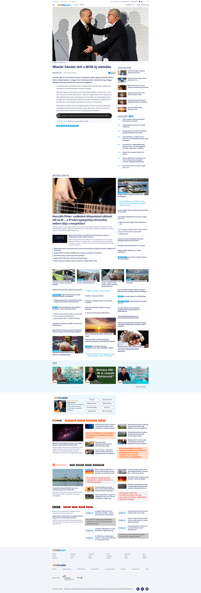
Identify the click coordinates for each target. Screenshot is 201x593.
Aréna (147, 569)
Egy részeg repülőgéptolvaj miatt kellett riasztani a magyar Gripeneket (133, 232)
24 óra (76, 4)
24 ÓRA (131, 116)
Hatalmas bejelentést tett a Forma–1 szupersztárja (63, 354)
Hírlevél (144, 556)
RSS (123, 589)
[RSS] (138, 589)
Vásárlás (80, 465)
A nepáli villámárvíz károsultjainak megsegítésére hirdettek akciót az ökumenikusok (129, 309)
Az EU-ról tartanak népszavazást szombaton (136, 282)
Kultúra (72, 556)
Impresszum (83, 589)
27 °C (147, 1)
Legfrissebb (127, 554)
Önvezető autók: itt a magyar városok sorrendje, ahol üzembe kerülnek (62, 283)
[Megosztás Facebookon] (109, 73)
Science (89, 507)
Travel (82, 507)
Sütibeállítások (128, 589)
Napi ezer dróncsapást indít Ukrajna (98, 313)
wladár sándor (73, 125)
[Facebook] (142, 589)
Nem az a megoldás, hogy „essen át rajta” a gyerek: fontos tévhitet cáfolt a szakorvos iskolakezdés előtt (111, 284)
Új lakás (102, 420)
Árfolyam (81, 420)
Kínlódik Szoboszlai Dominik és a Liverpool (131, 245)
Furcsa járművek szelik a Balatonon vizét (99, 335)
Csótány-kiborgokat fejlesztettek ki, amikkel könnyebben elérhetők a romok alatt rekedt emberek (132, 324)
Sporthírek (123, 569)
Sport (65, 121)
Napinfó (108, 558)
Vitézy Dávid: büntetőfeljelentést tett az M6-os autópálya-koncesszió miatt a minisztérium (68, 316)
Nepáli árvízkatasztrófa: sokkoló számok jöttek (67, 290)
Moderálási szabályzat (107, 589)
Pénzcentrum (70, 420)
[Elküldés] (115, 73)
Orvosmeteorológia (110, 569)
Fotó (144, 554)
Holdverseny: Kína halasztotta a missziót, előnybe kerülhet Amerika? (130, 349)
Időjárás (145, 558)
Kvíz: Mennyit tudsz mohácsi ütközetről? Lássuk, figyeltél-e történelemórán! (100, 480)
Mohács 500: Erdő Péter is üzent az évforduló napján (70, 258)
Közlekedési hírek (81, 569)
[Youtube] (147, 589)
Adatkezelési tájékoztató (93, 589)
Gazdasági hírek (135, 569)
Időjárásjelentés (95, 569)
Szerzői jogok (117, 589)
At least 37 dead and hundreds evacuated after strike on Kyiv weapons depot (99, 522)
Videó (126, 558)
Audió (126, 556)
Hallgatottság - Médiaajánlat (71, 589)
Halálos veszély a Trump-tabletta (98, 291)
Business (67, 507)
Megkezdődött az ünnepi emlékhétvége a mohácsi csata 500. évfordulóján (78, 253)
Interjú (90, 556)
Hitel (72, 465)
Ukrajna (82, 4)
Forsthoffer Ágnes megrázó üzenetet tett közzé (69, 255)
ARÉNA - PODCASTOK (141, 4)
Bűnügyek (109, 556)
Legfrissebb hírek (67, 569)
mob (58, 125)
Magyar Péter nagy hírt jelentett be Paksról (130, 196)
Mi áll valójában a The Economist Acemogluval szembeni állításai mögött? (100, 435)
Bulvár (108, 554)
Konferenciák (91, 420)
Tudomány (73, 554)
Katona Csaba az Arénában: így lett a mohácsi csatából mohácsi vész (75, 261)
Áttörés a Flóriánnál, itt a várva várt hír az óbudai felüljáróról (86, 282)
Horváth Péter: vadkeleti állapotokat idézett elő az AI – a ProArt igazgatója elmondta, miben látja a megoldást (82, 220)
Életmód (91, 558)
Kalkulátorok (98, 465)
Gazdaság (54, 558)
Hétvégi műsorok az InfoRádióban (135, 296)
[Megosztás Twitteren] (112, 73)
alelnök (64, 125)
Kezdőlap (59, 121)
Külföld (54, 556)
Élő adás (92, 399)
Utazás (88, 465)
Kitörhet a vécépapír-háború (94, 296)
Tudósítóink (91, 554)
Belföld (54, 554)
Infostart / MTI (57, 73)
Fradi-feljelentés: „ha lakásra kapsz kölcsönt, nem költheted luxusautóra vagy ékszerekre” (132, 203)
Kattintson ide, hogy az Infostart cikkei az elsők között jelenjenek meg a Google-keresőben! (85, 115)
